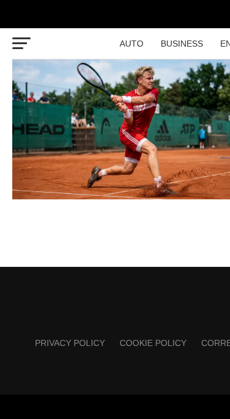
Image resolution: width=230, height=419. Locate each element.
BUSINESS (182, 43)
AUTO (132, 43)
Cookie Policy (153, 343)
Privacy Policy (70, 343)
